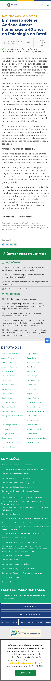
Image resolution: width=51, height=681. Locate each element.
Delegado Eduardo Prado (12, 416)
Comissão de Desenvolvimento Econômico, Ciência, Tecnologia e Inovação (23, 502)
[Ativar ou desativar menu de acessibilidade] (42, 5)
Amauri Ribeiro (7, 358)
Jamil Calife (31, 358)
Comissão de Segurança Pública (15, 564)
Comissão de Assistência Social (14, 474)
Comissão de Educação (11, 514)
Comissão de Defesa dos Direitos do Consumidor (22, 497)
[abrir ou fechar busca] (49, 5)
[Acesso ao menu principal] (3, 5)
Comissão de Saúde (9, 560)
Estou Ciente (25, 673)
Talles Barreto (32, 420)
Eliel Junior (6, 429)
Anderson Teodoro (9, 367)
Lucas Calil (31, 385)
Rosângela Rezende (35, 411)
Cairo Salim (6, 389)
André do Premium (9, 371)
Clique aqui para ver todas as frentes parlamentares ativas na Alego (23, 596)
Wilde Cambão (33, 442)
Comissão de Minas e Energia (14, 538)
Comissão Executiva (9, 582)
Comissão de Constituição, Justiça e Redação (20, 483)
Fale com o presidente (9, 622)
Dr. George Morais (9, 425)
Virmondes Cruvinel (35, 429)
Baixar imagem (42, 41)
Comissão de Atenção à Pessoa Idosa (17, 478)
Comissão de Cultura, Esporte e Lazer (17, 487)
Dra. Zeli (4, 420)
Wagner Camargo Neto (37, 438)
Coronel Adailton (8, 402)
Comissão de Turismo (10, 577)
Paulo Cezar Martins (35, 402)
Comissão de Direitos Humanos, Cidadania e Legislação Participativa (24, 509)
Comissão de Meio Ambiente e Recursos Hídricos (22, 533)
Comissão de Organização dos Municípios (19, 542)
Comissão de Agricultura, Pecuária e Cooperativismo (23, 469)
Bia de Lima (6, 380)
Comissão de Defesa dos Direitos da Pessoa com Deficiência (22, 492)
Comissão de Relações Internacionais (17, 555)
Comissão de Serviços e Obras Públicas (18, 568)
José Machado (33, 362)
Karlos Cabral (32, 371)
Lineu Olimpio (33, 380)
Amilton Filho (7, 362)
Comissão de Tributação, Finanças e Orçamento (21, 573)
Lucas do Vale (33, 389)
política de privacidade (21, 663)
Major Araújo (32, 394)
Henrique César (8, 447)
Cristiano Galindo (8, 407)
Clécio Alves (6, 398)
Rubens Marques (34, 416)
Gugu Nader (6, 438)
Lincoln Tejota (32, 376)
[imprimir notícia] (28, 43)
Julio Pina (31, 367)
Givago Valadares (8, 434)
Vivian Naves (32, 434)
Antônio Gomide (8, 376)
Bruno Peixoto (7, 385)
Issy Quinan (32, 354)
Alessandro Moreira (9, 354)
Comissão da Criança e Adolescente (16, 465)
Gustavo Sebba (7, 442)
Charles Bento (7, 394)
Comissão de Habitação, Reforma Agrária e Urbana (22, 523)
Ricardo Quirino (33, 407)
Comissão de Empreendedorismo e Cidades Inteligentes (25, 518)
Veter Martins (32, 425)
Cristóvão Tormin (8, 411)
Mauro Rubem (33, 398)
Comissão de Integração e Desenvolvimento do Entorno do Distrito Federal (25, 528)
